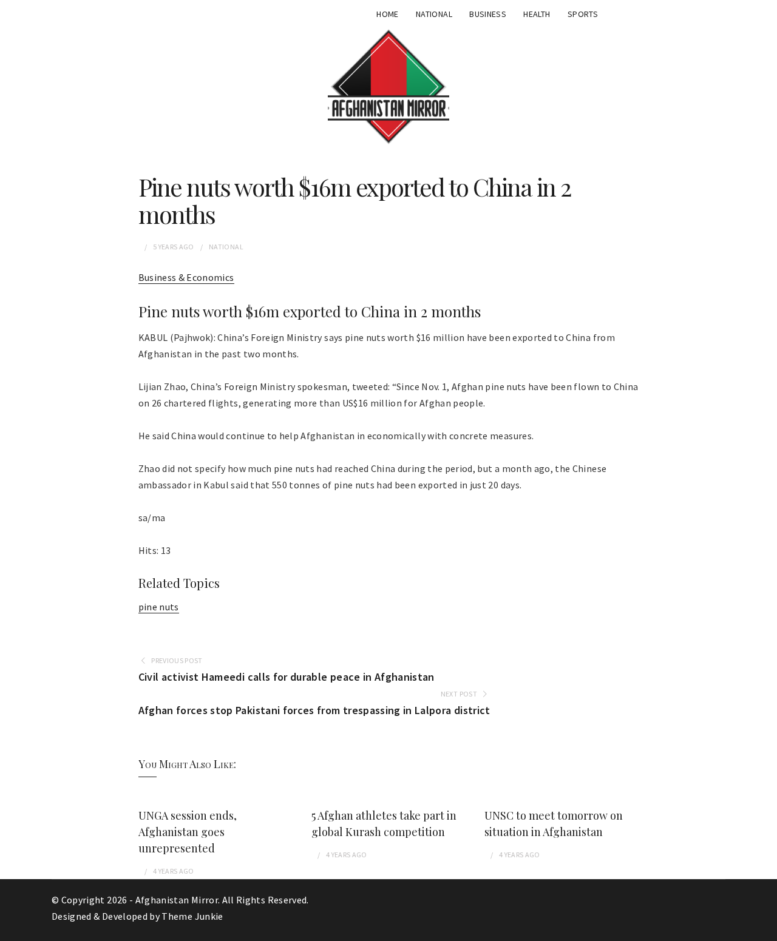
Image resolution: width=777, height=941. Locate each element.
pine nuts (158, 607)
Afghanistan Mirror (176, 900)
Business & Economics (186, 277)
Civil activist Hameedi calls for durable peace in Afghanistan (286, 677)
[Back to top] (765, 929)
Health (536, 13)
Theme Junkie (192, 916)
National (434, 13)
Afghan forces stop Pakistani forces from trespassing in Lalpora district (314, 710)
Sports (583, 13)
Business (487, 13)
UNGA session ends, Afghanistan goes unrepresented (187, 831)
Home (387, 13)
